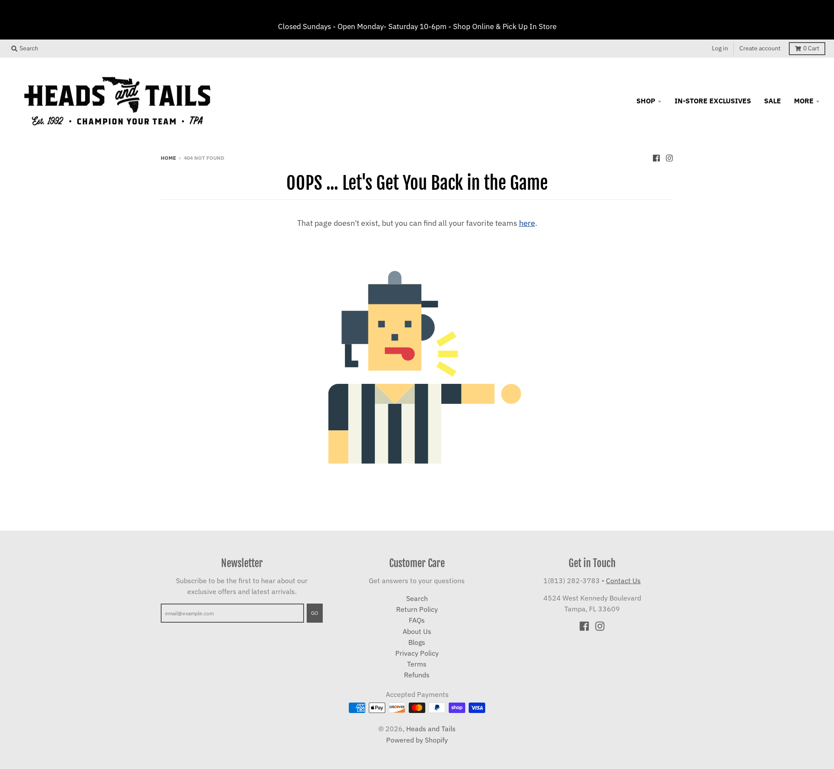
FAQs (417, 620)
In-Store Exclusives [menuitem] (713, 100)
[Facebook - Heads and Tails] (656, 157)
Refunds (417, 674)
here (527, 223)
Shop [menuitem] (645, 100)
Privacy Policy (417, 653)
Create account (760, 48)
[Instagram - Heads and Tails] (669, 157)
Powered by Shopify (417, 740)
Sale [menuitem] (772, 100)
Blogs (416, 642)
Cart (811, 48)
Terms (417, 664)
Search (417, 598)
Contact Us (623, 580)
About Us (417, 631)
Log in (720, 48)
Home (168, 157)
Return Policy (417, 609)
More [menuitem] (804, 100)
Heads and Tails (431, 728)
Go (314, 612)
